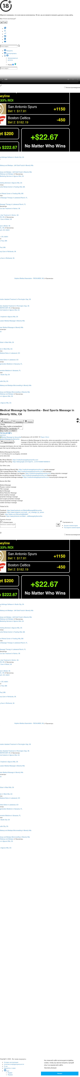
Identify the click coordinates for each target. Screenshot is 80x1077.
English (10, 1073)
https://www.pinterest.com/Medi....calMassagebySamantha (24, 516)
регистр (10, 60)
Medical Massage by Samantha (9, 439)
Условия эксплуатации (11, 1062)
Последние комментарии (72, 527)
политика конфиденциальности (14, 1064)
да (1, 22)
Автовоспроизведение (73, 87)
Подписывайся (8, 442)
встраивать (19, 422)
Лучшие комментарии (71, 525)
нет (5, 22)
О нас (6, 1066)
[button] (7, 56)
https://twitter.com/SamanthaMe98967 (16, 514)
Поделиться (7, 422)
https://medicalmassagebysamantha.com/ (25, 460)
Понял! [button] (59, 1073)
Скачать (30, 422)
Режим (10, 65)
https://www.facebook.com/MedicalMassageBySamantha (24, 510)
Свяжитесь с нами (10, 1068)
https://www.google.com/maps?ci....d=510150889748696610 (31, 462)
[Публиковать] (58, 524)
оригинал (3, 435)
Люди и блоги (44, 437)
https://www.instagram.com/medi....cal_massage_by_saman (25, 512)
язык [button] (7, 1071)
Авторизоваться (13, 58)
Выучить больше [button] (50, 1068)
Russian (10, 1075)
